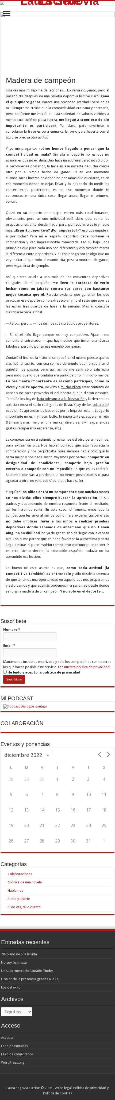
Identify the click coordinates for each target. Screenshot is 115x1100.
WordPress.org (12, 1062)
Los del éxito (11, 987)
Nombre (11, 630)
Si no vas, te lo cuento (24, 907)
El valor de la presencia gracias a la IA (30, 979)
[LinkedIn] (65, 1081)
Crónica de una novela (25, 882)
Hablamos (15, 891)
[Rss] (50, 1081)
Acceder (7, 1038)
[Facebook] (55, 1081)
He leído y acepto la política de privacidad (43, 672)
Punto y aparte (19, 899)
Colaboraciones (20, 874)
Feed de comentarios (17, 1054)
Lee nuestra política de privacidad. (84, 667)
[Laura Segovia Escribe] (57, 3)
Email (9, 646)
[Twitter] (60, 1081)
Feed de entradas (14, 1046)
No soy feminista (14, 962)
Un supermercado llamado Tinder (27, 971)
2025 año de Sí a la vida (19, 954)
